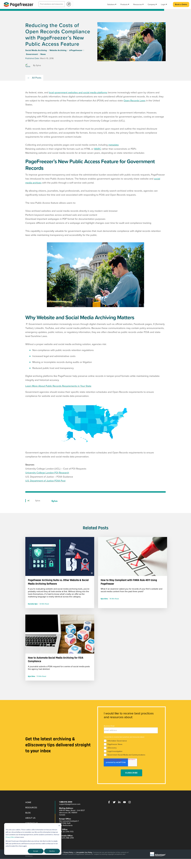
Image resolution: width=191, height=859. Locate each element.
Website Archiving (58, 50)
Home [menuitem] (28, 802)
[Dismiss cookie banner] (59, 825)
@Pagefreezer (75, 50)
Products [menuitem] (124, 4)
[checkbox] (131, 747)
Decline (52, 851)
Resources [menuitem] (137, 4)
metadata (113, 144)
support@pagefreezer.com (69, 804)
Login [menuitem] (163, 4)
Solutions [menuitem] (111, 4)
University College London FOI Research (47, 472)
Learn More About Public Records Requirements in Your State (58, 386)
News (43, 54)
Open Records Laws (134, 100)
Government (32, 54)
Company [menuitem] (151, 4)
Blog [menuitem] (28, 812)
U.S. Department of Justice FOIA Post (45, 480)
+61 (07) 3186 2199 (66, 838)
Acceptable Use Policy (84, 852)
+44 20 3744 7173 (66, 832)
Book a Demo (181, 4)
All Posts (36, 77)
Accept (35, 851)
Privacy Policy (10, 837)
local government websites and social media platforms (78, 92)
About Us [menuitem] (30, 818)
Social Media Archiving (36, 50)
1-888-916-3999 (65, 802)
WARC (97, 148)
